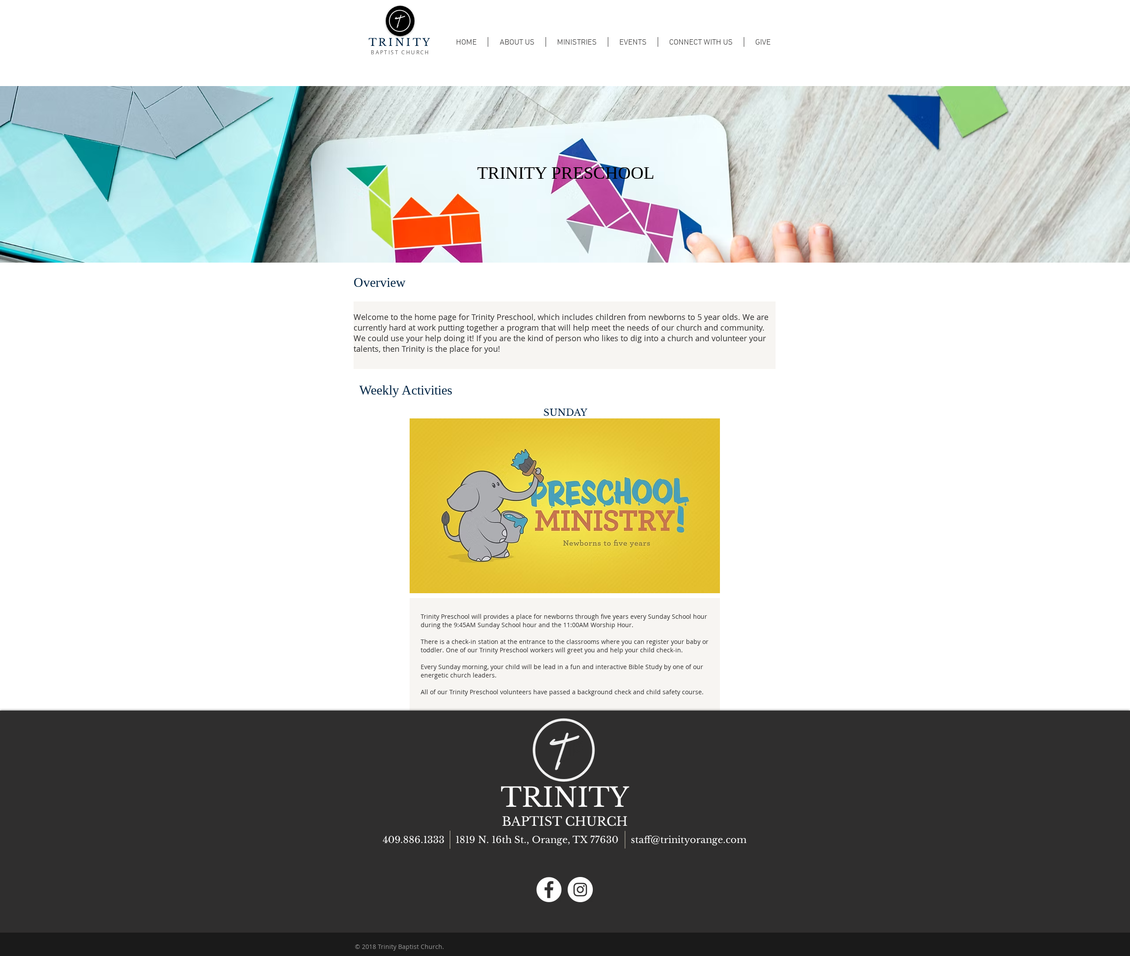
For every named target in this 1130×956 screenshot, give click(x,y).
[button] (633, 42)
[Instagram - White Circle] (580, 889)
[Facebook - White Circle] (548, 889)
